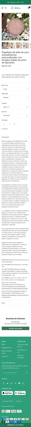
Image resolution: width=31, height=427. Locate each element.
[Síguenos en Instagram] (11, 383)
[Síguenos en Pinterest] (15, 383)
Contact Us (5, 356)
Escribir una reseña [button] (15, 328)
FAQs (3, 344)
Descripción (5, 137)
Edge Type (5, 93)
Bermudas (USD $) (8, 401)
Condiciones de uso (22, 351)
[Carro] (28, 8)
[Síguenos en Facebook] (4, 383)
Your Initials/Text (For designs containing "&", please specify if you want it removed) (15, 76)
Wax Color (5, 85)
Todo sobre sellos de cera (22, 345)
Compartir (5, 128)
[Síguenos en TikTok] (23, 383)
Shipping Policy (6, 347)
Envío (3, 303)
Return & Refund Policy (7, 352)
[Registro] (27, 372)
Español (19, 401)
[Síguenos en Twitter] (7, 383)
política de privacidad (20, 356)
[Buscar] (6, 8)
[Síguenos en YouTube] (19, 383)
